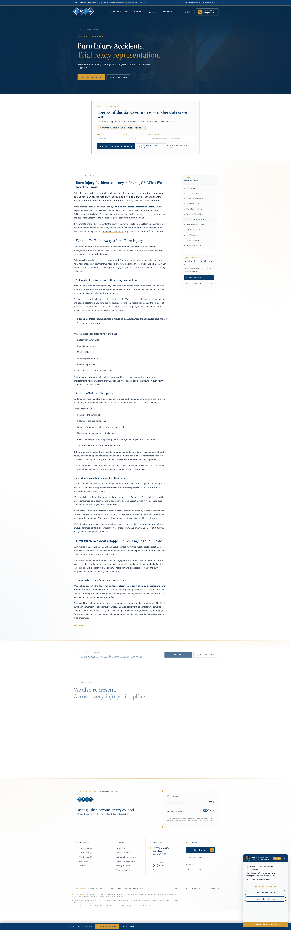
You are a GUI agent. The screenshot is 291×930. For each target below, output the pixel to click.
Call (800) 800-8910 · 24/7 (266, 924)
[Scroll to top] (85, 800)
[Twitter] (194, 869)
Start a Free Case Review (265, 886)
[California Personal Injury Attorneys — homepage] (83, 12)
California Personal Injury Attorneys (103, 267)
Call (278, 858)
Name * (100, 134)
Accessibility (212, 888)
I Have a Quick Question (265, 899)
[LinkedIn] (200, 869)
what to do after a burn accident (141, 227)
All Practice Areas (89, 30)
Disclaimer (197, 888)
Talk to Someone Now (265, 893)
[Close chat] (284, 858)
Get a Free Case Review (113, 231)
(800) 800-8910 (120, 77)
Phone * (125, 134)
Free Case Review (89, 77)
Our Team (139, 12)
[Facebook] (188, 869)
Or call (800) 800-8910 (150, 146)
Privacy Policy (182, 888)
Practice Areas (121, 12)
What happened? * (154, 134)
